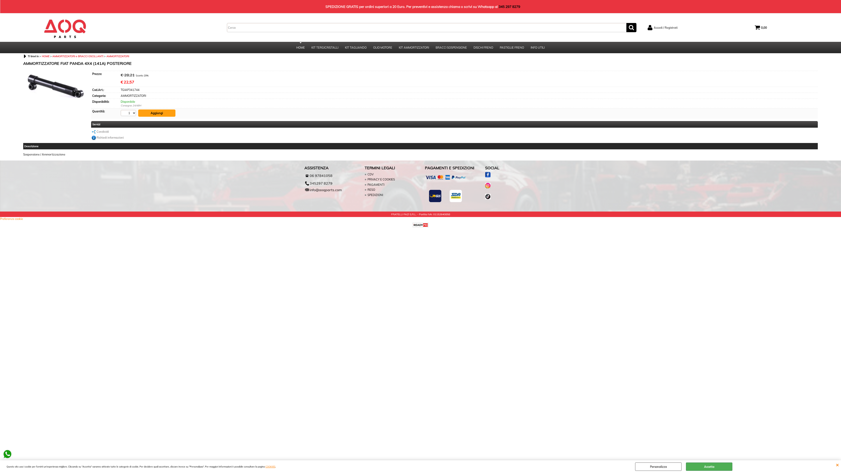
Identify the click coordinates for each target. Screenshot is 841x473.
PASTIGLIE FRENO (512, 47)
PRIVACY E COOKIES (381, 179)
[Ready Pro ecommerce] (420, 225)
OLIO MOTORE (382, 47)
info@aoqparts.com (326, 190)
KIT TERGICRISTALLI (324, 47)
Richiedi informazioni (110, 137)
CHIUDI (837, 464)
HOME (300, 47)
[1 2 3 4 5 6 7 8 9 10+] (129, 113)
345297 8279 (321, 183)
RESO (371, 189)
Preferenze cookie (11, 219)
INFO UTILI (538, 47)
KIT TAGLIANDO (356, 47)
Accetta (709, 466)
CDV (370, 174)
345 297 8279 (509, 6)
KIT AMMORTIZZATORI (414, 47)
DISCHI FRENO (483, 47)
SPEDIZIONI (375, 195)
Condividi (103, 131)
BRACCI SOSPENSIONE (451, 47)
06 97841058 (321, 175)
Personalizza (658, 466)
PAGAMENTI (375, 184)
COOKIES (270, 466)
